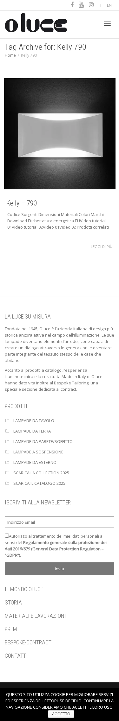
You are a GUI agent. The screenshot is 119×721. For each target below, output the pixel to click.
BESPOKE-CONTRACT (28, 642)
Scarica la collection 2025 (41, 473)
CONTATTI (16, 655)
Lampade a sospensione (38, 452)
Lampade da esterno (34, 462)
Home (10, 55)
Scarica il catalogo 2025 (39, 483)
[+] (60, 133)
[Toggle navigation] (107, 23)
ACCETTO (61, 714)
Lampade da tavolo (33, 420)
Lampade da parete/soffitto (43, 441)
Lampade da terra (32, 431)
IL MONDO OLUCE (24, 589)
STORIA (13, 602)
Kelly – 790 (21, 203)
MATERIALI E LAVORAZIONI (35, 615)
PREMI (12, 629)
